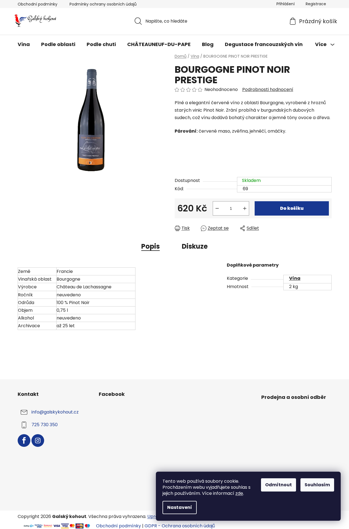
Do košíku (291, 208)
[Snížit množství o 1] (217, 208)
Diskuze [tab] (195, 246)
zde (239, 493)
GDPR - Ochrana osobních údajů (180, 526)
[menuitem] (23, 44)
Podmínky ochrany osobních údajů (103, 4)
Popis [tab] (150, 246)
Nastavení (179, 507)
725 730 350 (44, 425)
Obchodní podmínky (37, 4)
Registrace (316, 4)
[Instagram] (37, 440)
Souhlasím (317, 485)
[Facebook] (24, 440)
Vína (294, 278)
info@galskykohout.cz (55, 412)
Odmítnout (278, 485)
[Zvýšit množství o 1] (245, 208)
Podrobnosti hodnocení (267, 90)
